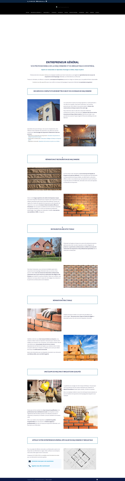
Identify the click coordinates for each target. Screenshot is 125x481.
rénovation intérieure (44, 75)
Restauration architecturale (34, 138)
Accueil (27, 12)
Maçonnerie (46, 12)
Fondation (54, 12)
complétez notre (46, 455)
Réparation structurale (33, 141)
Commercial (81, 12)
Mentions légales (49, 479)
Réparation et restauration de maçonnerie (37, 135)
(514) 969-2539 (36, 455)
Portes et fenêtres (73, 12)
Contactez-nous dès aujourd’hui (39, 82)
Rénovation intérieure (36, 12)
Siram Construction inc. (40, 479)
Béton (87, 12)
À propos (92, 12)
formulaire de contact (54, 455)
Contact (97, 12)
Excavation (60, 12)
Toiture (66, 12)
